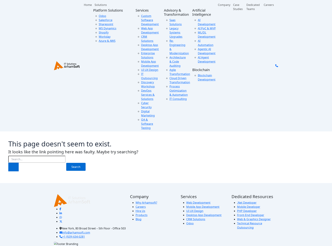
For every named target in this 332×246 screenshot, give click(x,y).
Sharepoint (106, 24)
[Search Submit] (13, 167)
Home (88, 5)
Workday (104, 37)
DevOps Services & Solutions (148, 95)
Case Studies (238, 7)
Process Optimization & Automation (178, 91)
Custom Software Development (150, 20)
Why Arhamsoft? (146, 203)
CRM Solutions (195, 219)
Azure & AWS (107, 41)
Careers (269, 5)
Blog (138, 219)
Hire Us (140, 211)
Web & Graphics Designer (254, 219)
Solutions (101, 5)
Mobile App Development (202, 207)
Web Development (198, 203)
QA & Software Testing (147, 124)
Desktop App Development (204, 215)
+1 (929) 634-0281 (73, 237)
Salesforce (105, 20)
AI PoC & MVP (207, 28)
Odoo (102, 16)
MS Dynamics (107, 28)
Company (224, 5)
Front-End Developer (250, 215)
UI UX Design (149, 70)
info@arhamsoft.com (76, 232)
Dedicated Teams (253, 7)
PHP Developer (247, 211)
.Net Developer (247, 203)
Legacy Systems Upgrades (175, 32)
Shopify (104, 32)
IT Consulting (178, 99)
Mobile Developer (248, 207)
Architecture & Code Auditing (177, 61)
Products (141, 215)
